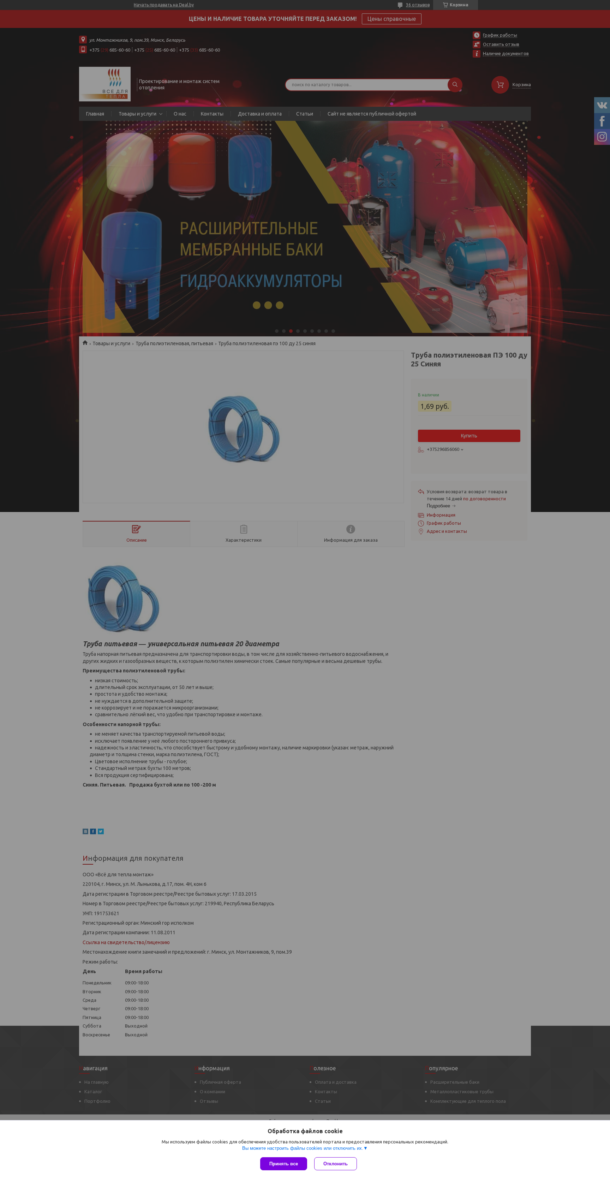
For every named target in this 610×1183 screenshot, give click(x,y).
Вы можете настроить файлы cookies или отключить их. (302, 1148)
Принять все (283, 1163)
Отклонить (335, 1163)
